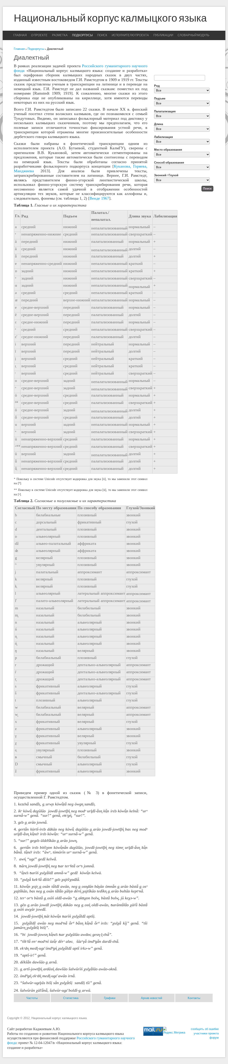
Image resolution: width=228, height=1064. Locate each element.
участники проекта (206, 1033)
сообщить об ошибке (205, 1029)
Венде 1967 (99, 198)
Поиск (102, 35)
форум (214, 1037)
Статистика (70, 998)
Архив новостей (151, 998)
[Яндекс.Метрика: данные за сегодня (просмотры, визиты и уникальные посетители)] (174, 1031)
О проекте (39, 35)
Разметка (60, 35)
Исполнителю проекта (130, 35)
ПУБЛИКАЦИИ (163, 35)
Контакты (194, 998)
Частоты (32, 998)
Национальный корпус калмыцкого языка (110, 18)
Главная (20, 35)
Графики (109, 998)
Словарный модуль (194, 35)
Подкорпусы (82, 35)
